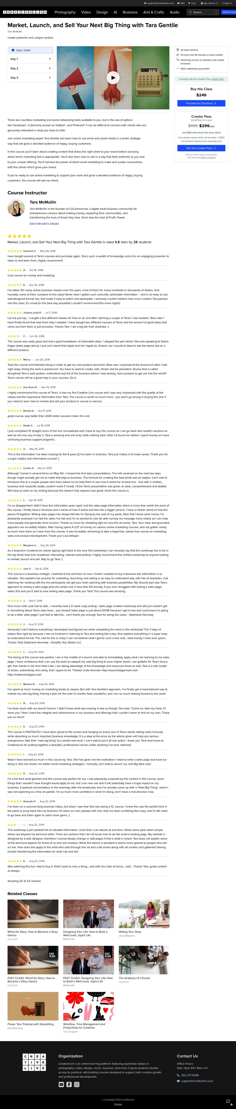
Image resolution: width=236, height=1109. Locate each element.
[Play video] (113, 78)
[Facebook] (69, 1084)
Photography (65, 12)
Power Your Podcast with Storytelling (31, 1024)
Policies (118, 1104)
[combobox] (203, 12)
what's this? (218, 79)
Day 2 (14, 68)
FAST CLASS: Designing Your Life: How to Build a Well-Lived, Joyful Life (88, 979)
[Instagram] (77, 1084)
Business (130, 12)
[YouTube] (61, 1084)
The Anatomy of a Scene (134, 978)
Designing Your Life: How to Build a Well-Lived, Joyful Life (85, 933)
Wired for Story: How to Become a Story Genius (33, 933)
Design (102, 12)
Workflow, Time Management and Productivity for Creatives (84, 1026)
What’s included (208, 157)
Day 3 (14, 78)
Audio (174, 12)
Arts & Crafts (153, 12)
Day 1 (14, 59)
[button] (228, 1101)
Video (86, 12)
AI (115, 12)
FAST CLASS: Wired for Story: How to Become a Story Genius (31, 979)
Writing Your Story (130, 932)
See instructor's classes (44, 223)
